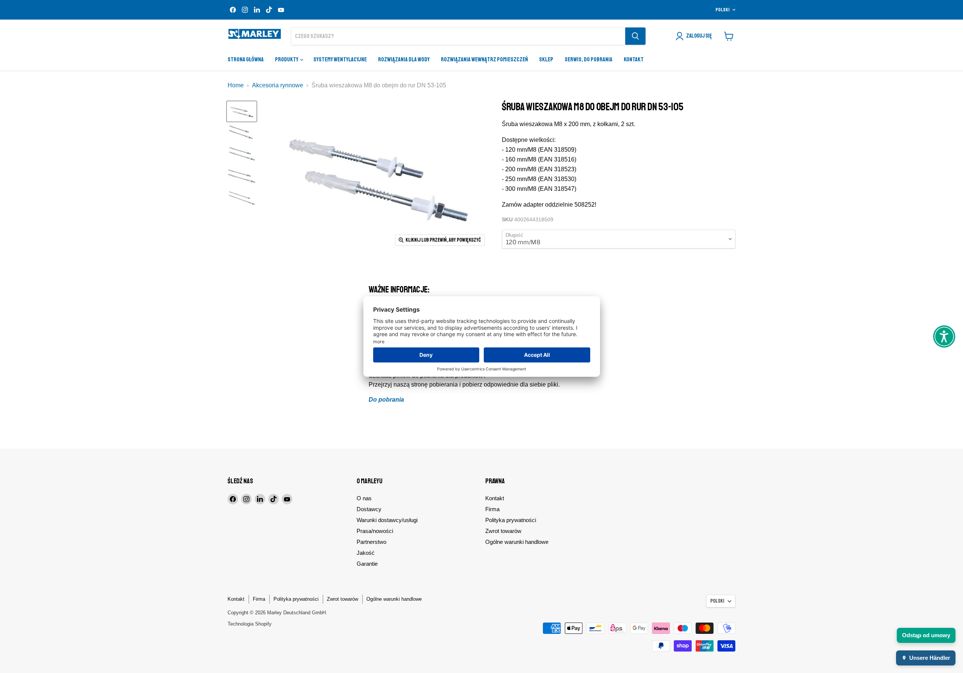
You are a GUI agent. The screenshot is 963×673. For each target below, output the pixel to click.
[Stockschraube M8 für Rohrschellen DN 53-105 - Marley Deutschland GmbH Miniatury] (242, 111)
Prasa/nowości (375, 531)
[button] (944, 336)
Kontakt (634, 59)
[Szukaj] (635, 36)
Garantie (367, 563)
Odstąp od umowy (926, 635)
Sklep (546, 59)
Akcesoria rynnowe (277, 85)
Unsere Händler (929, 658)
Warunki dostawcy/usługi (387, 520)
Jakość (366, 553)
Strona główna (246, 59)
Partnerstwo (371, 542)
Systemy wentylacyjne (340, 59)
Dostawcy (369, 509)
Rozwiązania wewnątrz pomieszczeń (484, 59)
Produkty (287, 59)
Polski (722, 10)
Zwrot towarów (503, 531)
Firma (492, 509)
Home (236, 85)
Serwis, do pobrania (588, 59)
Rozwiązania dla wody (404, 59)
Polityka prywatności (510, 520)
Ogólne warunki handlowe (516, 542)
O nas (364, 498)
